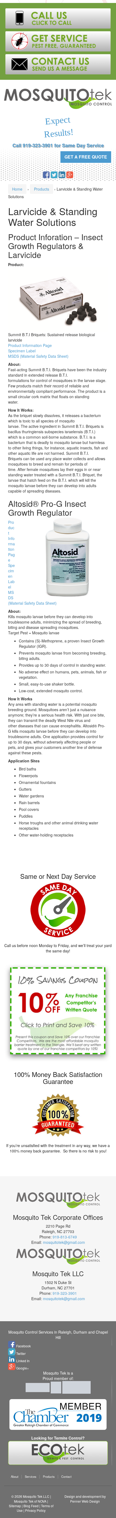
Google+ (22, 1368)
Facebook (23, 1346)
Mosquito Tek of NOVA (30, 1501)
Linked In (22, 1360)
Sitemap (15, 1505)
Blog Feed (31, 1505)
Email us (58, 64)
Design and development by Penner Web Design (85, 1498)
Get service (58, 41)
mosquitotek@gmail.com (64, 1242)
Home (17, 189)
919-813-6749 (65, 1237)
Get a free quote (85, 157)
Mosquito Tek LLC (36, 1496)
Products (41, 189)
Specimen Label (22, 350)
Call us (58, 18)
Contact (66, 1476)
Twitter (20, 1353)
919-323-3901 (65, 1293)
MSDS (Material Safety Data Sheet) (38, 356)
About (14, 1476)
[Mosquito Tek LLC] (58, 98)
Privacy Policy (35, 1510)
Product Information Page (30, 345)
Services (30, 1476)
